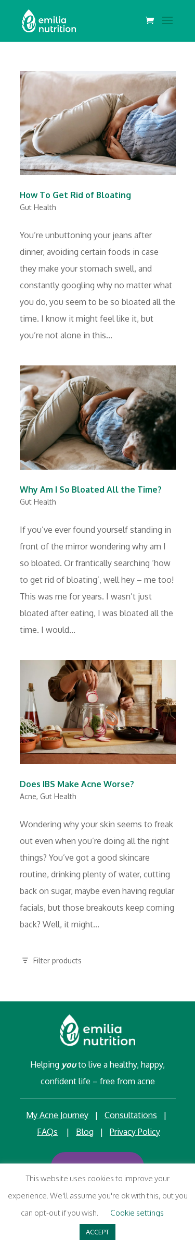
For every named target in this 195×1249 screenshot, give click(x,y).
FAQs (47, 1131)
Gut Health (38, 207)
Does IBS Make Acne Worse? (77, 784)
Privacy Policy (135, 1131)
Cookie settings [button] (137, 1213)
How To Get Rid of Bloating (75, 195)
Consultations (131, 1115)
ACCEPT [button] (97, 1232)
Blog (85, 1131)
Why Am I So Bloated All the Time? (91, 489)
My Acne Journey (57, 1115)
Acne (28, 796)
